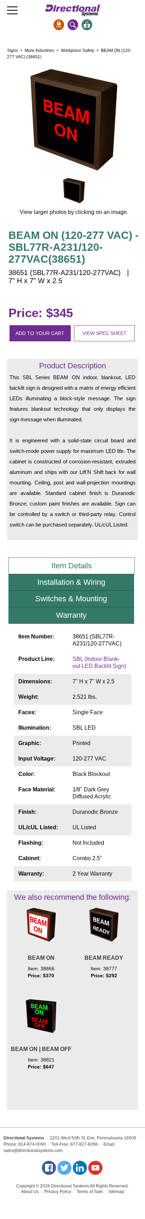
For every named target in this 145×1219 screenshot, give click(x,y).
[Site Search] (73, 24)
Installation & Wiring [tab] (71, 582)
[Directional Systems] (72, 10)
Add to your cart (39, 333)
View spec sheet (104, 333)
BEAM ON (41, 958)
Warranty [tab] (71, 615)
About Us (30, 1191)
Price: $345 (40, 313)
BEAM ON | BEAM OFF (41, 1049)
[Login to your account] (58, 24)
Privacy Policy (57, 1191)
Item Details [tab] (71, 565)
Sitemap (116, 1191)
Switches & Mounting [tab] (71, 598)
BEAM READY (103, 958)
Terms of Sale (90, 1191)
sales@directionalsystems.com (33, 1150)
